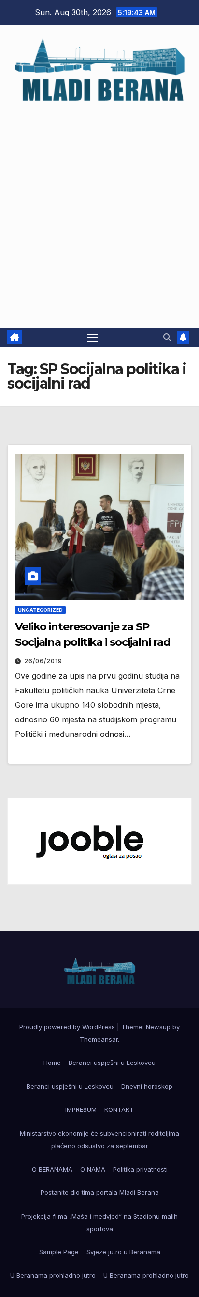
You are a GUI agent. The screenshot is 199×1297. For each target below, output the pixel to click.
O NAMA (92, 1169)
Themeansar (99, 1039)
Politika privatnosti (140, 1169)
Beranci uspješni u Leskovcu (112, 1062)
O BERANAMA (52, 1169)
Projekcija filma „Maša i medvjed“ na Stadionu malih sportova (99, 1222)
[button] (167, 337)
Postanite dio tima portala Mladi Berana (100, 1192)
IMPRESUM (81, 1109)
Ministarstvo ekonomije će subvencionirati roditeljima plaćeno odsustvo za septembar (99, 1139)
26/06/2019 (43, 661)
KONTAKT (119, 1109)
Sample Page (59, 1252)
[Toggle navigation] (92, 337)
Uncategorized (40, 610)
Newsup (158, 1027)
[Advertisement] (99, 211)
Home (52, 1062)
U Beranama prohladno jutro (53, 1275)
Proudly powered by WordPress (68, 1027)
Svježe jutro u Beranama (123, 1252)
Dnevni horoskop (146, 1086)
